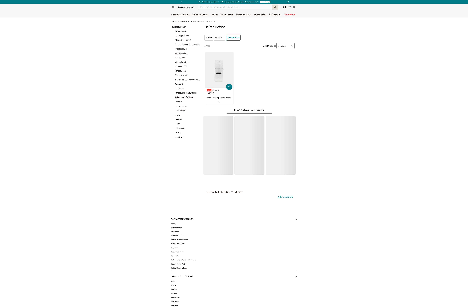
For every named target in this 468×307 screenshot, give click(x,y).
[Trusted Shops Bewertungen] (279, 291)
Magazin (176, 259)
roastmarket (265, 2)
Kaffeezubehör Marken (197, 21)
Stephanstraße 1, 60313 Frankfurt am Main (218, 290)
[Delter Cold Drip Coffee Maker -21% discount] (219, 70)
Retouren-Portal (210, 274)
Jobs (174, 266)
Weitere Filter (233, 38)
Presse (175, 274)
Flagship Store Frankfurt (212, 286)
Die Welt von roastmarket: (226, 2)
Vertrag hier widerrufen (246, 295)
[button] (285, 46)
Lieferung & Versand (211, 266)
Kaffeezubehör (183, 21)
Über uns (176, 270)
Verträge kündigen (210, 270)
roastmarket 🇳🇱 (178, 296)
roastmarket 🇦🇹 (178, 292)
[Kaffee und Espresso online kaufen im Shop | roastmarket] (186, 7)
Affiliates (175, 281)
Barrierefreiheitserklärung (181, 277)
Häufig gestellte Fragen (212, 263)
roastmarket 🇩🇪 (178, 288)
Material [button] (219, 38)
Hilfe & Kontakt (209, 259)
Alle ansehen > (285, 128)
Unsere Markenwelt (179, 285)
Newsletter (176, 263)
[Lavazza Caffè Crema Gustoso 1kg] (218, 150)
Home (174, 21)
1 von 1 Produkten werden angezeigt (249, 110)
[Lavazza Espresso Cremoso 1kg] (282, 150)
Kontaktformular (241, 273)
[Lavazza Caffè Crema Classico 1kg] (250, 150)
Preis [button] (208, 38)
